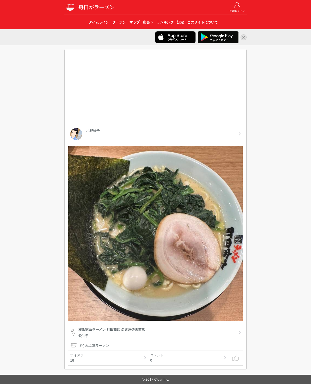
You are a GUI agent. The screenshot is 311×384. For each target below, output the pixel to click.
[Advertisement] (155, 89)
